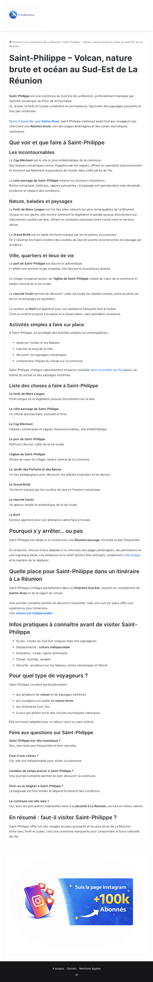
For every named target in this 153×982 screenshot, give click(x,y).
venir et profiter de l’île (106, 370)
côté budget (132, 555)
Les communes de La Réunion (42, 42)
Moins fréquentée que (34, 121)
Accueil (16, 42)
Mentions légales (90, 968)
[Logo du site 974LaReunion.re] (22, 15)
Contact (71, 968)
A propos (58, 968)
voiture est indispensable (34, 613)
